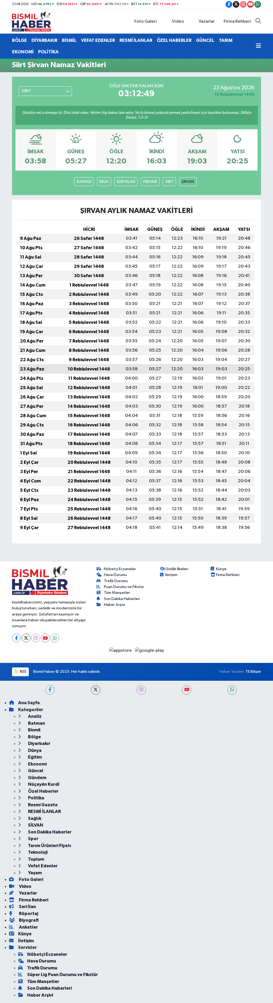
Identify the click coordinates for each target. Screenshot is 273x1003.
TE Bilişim (253, 672)
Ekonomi (37, 764)
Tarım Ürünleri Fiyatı (49, 845)
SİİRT (169, 182)
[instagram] (141, 690)
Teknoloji (37, 852)
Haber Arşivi (114, 605)
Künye (221, 569)
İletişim (171, 575)
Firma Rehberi (237, 21)
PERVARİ (150, 182)
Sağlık (34, 818)
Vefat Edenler (42, 866)
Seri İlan (27, 906)
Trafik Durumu (116, 581)
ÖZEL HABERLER (174, 40)
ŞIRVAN (188, 182)
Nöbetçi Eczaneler (120, 569)
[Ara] (258, 21)
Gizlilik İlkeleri (176, 569)
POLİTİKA (48, 52)
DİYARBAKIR (44, 40)
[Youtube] (45, 638)
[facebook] (50, 690)
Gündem (36, 777)
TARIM (225, 40)
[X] (26, 638)
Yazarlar (207, 21)
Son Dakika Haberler (49, 832)
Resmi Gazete (42, 805)
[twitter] (95, 690)
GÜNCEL (205, 40)
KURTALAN (126, 182)
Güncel (35, 770)
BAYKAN (84, 182)
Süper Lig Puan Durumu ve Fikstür (62, 974)
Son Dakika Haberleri (122, 599)
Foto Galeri (145, 21)
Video (178, 21)
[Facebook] (16, 638)
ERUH (104, 182)
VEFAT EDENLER (98, 40)
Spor (32, 838)
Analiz (34, 716)
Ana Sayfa (29, 702)
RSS (22, 672)
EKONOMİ (23, 52)
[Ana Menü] (258, 46)
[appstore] (121, 650)
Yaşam (34, 873)
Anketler (28, 927)
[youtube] (186, 690)
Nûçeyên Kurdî (43, 784)
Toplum (35, 859)
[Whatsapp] (54, 638)
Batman (36, 723)
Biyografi (28, 920)
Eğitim (34, 757)
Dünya (34, 750)
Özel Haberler (42, 791)
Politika (35, 798)
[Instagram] (35, 638)
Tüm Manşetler (117, 593)
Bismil (34, 730)
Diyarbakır (38, 743)
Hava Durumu (115, 575)
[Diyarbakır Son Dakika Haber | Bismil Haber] (31, 21)
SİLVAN (35, 825)
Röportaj (28, 913)
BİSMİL (69, 40)
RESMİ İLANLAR (135, 40)
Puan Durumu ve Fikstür (124, 587)
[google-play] (149, 650)
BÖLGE (19, 40)
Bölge (34, 737)
